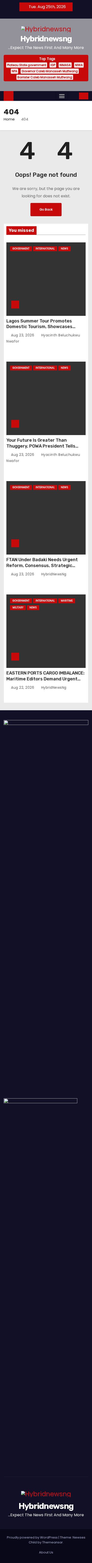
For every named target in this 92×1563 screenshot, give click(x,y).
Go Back (46, 209)
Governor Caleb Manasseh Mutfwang (50, 71)
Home (9, 119)
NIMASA (65, 65)
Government (21, 248)
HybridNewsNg (53, 574)
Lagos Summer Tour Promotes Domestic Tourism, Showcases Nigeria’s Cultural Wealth (39, 326)
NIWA (79, 65)
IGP (53, 65)
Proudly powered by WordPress (32, 1537)
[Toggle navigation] (61, 96)
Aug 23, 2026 (23, 335)
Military (18, 607)
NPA (14, 71)
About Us (46, 1552)
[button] (72, 96)
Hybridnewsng (46, 38)
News (64, 248)
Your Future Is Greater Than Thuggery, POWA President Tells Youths (40, 446)
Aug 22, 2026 (23, 687)
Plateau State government (26, 65)
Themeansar (52, 1542)
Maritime (67, 601)
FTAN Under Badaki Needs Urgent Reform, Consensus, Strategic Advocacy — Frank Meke (42, 565)
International (45, 248)
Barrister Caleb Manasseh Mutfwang (44, 77)
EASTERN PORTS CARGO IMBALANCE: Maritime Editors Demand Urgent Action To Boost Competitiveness (45, 678)
